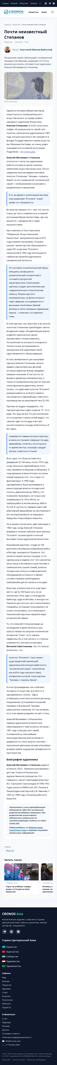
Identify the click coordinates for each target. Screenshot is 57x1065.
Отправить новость (11, 1033)
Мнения (14, 3)
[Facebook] (53, 3)
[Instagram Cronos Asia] (11, 931)
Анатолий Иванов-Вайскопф (36, 49)
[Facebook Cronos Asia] (18, 931)
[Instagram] (46, 3)
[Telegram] (50, 3)
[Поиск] (52, 12)
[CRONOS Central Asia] (13, 12)
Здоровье (6, 988)
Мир (4, 977)
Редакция (6, 1022)
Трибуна (33, 3)
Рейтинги (6, 1003)
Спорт (5, 992)
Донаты (5, 1030)
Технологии (7, 1000)
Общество (24, 3)
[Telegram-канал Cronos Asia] (4, 931)
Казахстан (33, 12)
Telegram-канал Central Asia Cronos (26, 828)
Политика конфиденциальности (16, 1037)
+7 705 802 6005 (12, 1045)
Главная (5, 3)
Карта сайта (6, 1060)
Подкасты (6, 1007)
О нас (4, 1018)
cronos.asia (29, 151)
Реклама (6, 1026)
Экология (6, 996)
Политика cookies (19, 1060)
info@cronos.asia (13, 1041)
